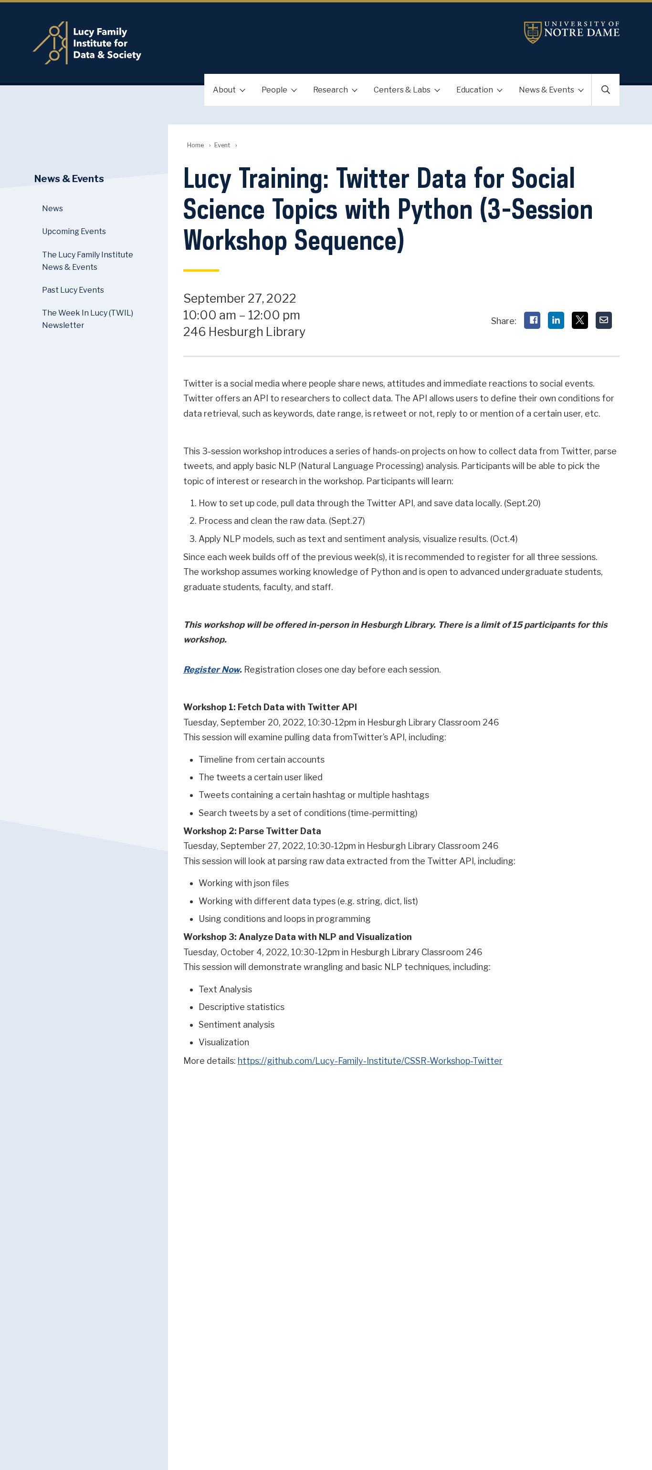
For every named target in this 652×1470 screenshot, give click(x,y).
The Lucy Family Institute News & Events (87, 261)
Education (474, 89)
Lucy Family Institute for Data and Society (228, 42)
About (224, 89)
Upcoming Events (74, 231)
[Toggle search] (606, 90)
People (274, 89)
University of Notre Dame (572, 32)
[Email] (604, 320)
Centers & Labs (402, 89)
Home (195, 145)
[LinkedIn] (556, 320)
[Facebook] (532, 320)
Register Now (211, 669)
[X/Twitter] (580, 320)
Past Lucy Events (73, 290)
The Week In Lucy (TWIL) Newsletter (87, 319)
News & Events (546, 89)
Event (222, 145)
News (52, 208)
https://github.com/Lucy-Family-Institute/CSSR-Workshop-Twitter (370, 1061)
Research (330, 89)
